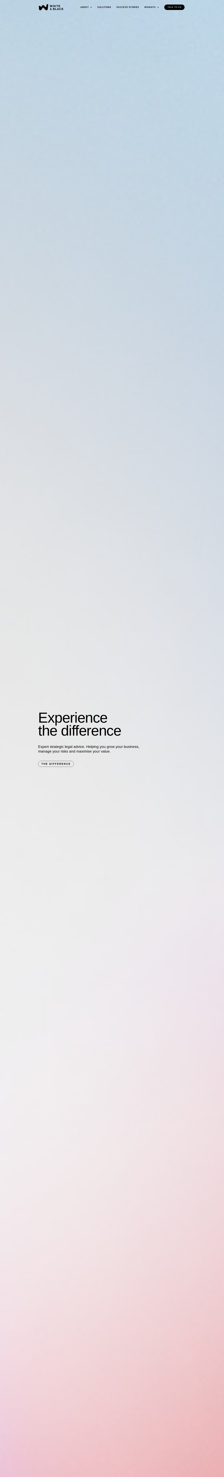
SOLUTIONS (104, 7)
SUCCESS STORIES (127, 7)
